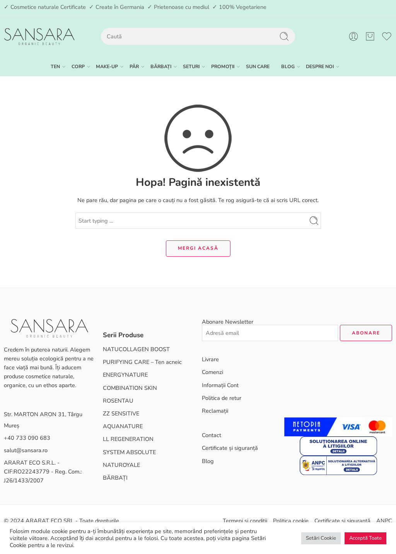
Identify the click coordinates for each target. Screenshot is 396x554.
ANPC (384, 521)
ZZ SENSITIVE (121, 413)
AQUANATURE (123, 426)
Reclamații (215, 411)
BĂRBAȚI (160, 66)
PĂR (134, 66)
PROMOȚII (222, 66)
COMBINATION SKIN (130, 388)
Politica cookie (291, 521)
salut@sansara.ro (26, 450)
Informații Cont (220, 385)
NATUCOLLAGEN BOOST (136, 349)
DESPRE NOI (320, 66)
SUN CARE (258, 66)
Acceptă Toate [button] (365, 538)
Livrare (210, 359)
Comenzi (212, 372)
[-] (39, 36)
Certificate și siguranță (230, 448)
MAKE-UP (107, 66)
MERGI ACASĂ (198, 248)
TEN (55, 66)
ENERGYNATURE (125, 375)
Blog (208, 461)
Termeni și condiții (245, 521)
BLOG (288, 66)
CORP (78, 66)
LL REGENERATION (128, 439)
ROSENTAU (118, 401)
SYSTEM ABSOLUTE (129, 452)
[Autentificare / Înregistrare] (353, 36)
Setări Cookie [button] (321, 538)
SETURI (191, 66)
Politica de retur (221, 398)
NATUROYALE (121, 465)
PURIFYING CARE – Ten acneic (142, 362)
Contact (211, 435)
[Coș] (370, 36)
